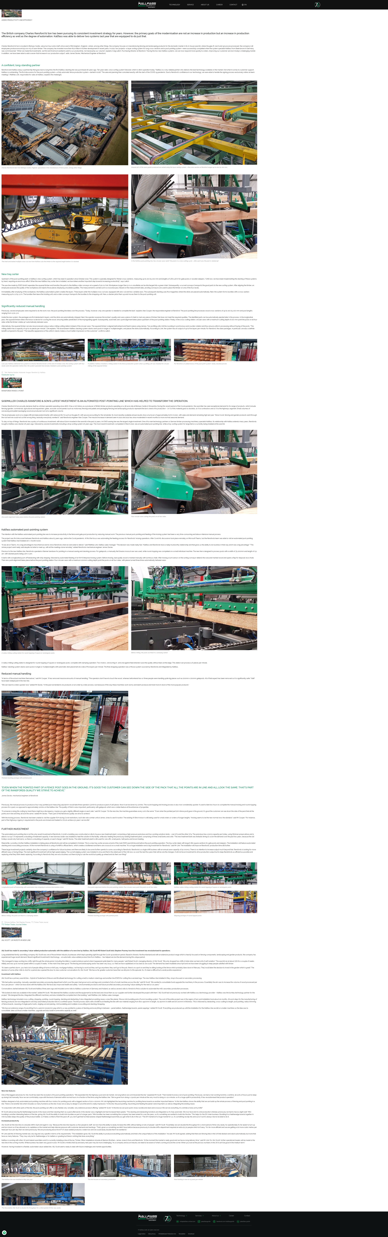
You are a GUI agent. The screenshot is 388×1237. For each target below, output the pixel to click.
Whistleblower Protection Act (167, 1234)
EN (245, 5)
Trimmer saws (201, 1225)
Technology (174, 5)
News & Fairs (216, 1222)
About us (205, 5)
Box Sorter (218, 1222)
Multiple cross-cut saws (204, 1222)
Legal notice (141, 1234)
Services (198, 1216)
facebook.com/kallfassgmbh (225, 1221)
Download (191, 1234)
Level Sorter (219, 1225)
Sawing (178, 1222)
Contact (233, 5)
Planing (178, 1225)
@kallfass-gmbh (245, 1221)
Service (190, 5)
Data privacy (152, 1234)
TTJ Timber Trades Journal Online (14, 924)
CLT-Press (230, 1222)
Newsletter (182, 1234)
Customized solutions (243, 1222)
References (199, 1222)
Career (219, 5)
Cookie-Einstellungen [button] (12, 1232)
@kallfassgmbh (206, 1221)
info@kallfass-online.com (187, 1221)
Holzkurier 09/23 (8, 375)
